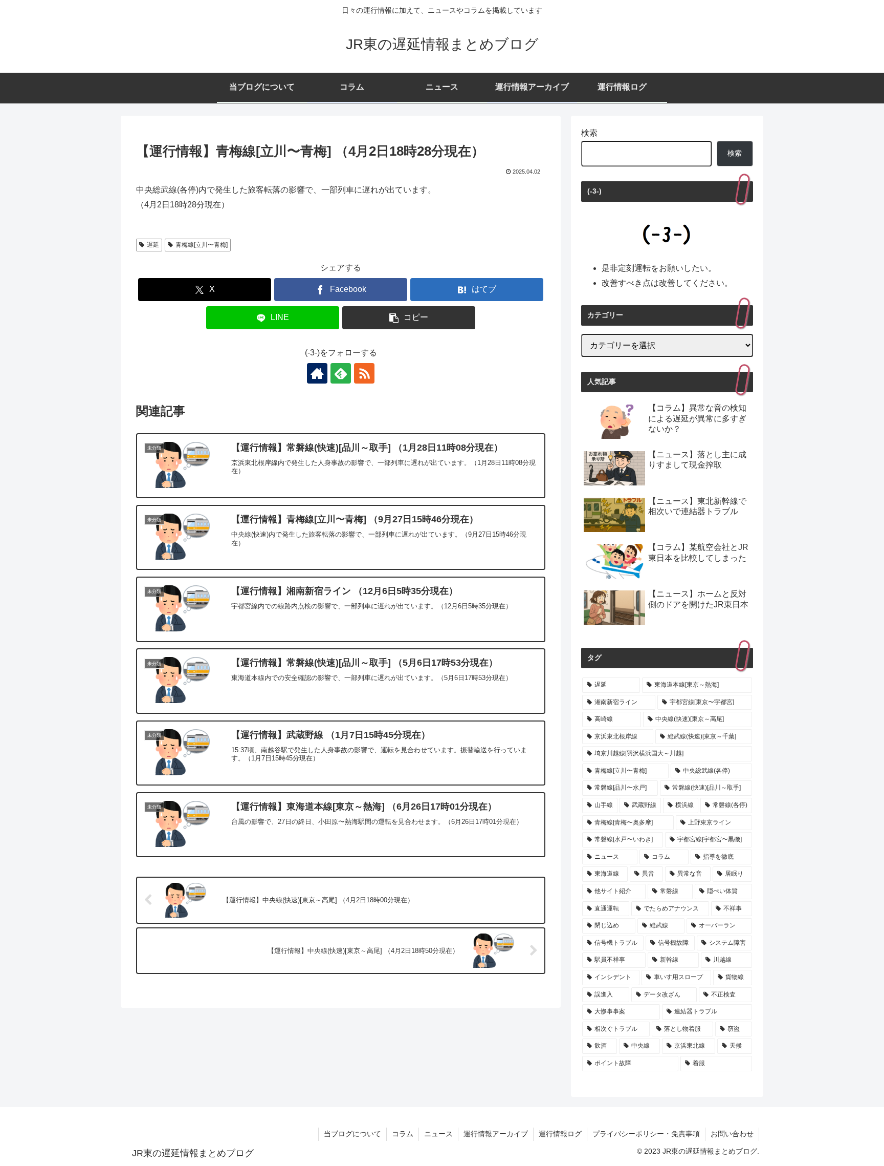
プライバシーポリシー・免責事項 (646, 1134)
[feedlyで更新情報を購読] (340, 373)
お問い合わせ (732, 1134)
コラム (402, 1134)
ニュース (438, 1134)
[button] (408, 317)
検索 (589, 133)
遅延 (153, 244)
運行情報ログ (560, 1134)
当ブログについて (352, 1134)
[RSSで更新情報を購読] (364, 373)
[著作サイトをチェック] (317, 373)
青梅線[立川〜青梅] (201, 244)
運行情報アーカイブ (495, 1134)
